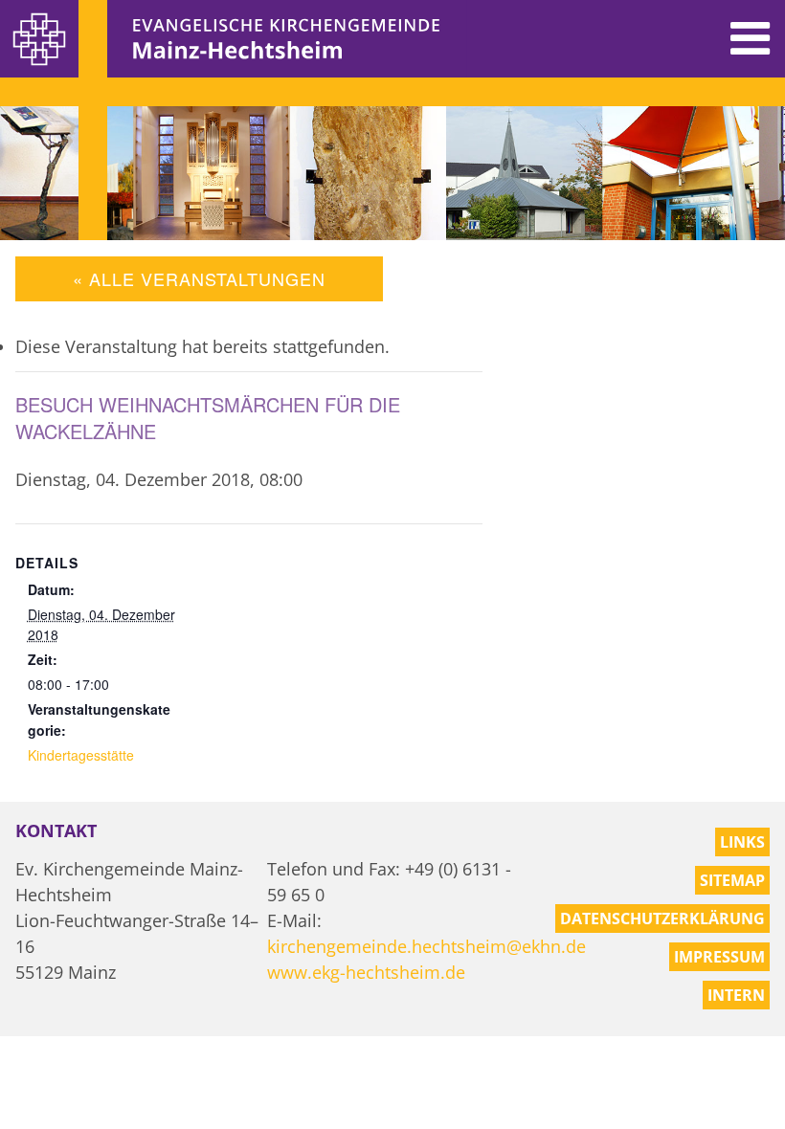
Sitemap (732, 880)
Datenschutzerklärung (662, 918)
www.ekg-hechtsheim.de (366, 972)
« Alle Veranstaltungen (199, 278)
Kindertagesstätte (81, 754)
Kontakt (56, 830)
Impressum (719, 956)
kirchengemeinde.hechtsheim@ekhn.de (426, 946)
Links (742, 841)
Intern (736, 995)
